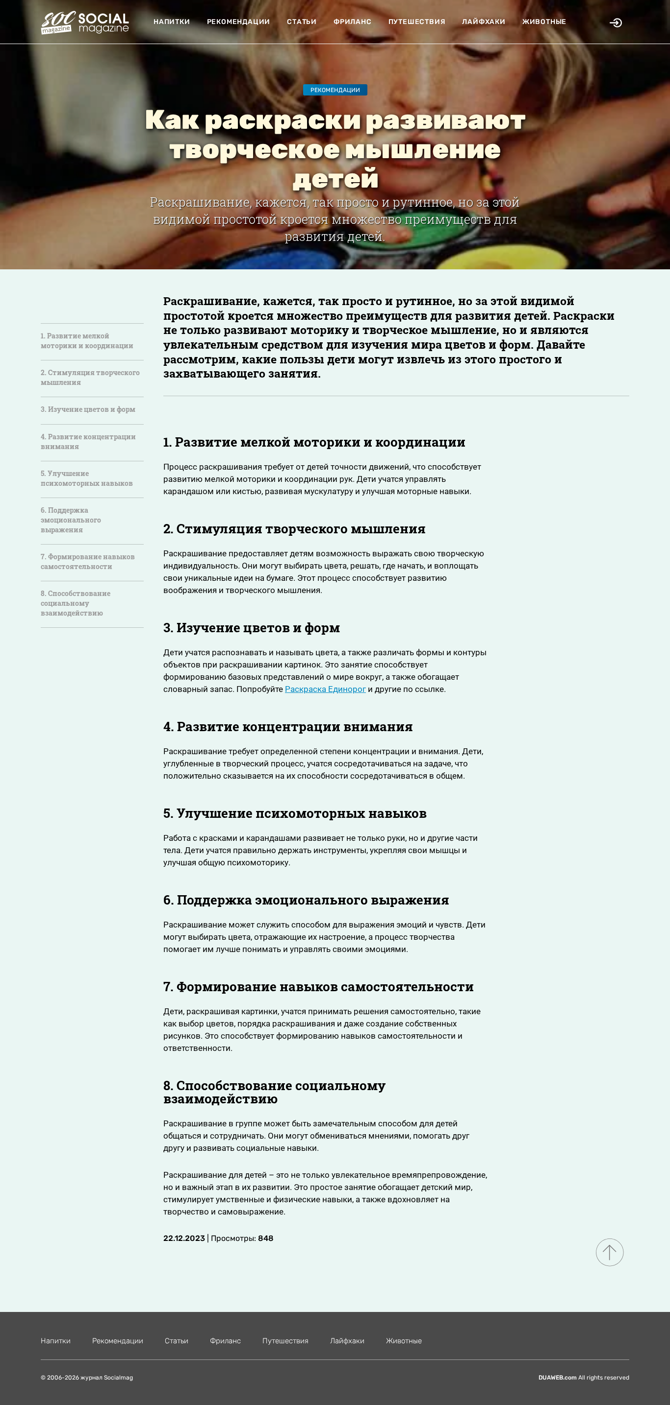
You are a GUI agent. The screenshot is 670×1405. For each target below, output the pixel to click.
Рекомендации (239, 22)
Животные (544, 22)
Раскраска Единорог (325, 689)
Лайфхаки (483, 22)
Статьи (302, 22)
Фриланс (353, 22)
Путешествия (417, 22)
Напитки (172, 22)
